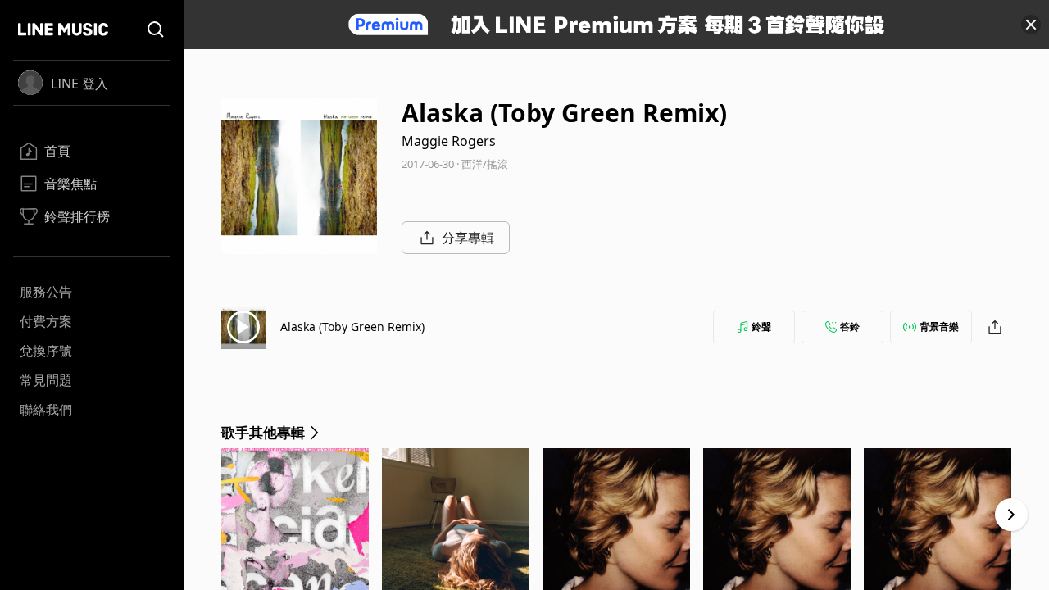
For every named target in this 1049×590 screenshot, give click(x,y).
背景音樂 (939, 327)
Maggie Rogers (449, 141)
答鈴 (850, 327)
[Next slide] (1011, 514)
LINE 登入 (79, 84)
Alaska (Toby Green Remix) (352, 326)
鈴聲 (761, 327)
